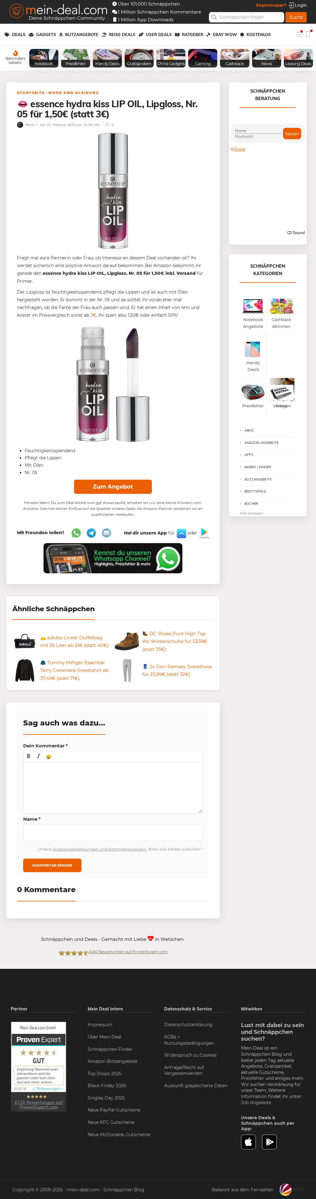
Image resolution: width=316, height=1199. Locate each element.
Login (300, 5)
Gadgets (46, 34)
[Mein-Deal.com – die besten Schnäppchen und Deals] (58, 11)
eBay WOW (225, 34)
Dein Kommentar (45, 746)
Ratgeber (192, 34)
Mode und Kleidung (73, 93)
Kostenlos (259, 34)
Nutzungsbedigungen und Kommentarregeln (100, 849)
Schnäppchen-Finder (110, 1049)
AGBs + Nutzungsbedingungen (189, 1040)
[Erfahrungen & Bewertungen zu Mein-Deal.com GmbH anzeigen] (38, 1066)
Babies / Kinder (257, 467)
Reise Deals (122, 34)
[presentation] (28, 756)
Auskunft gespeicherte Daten (195, 1085)
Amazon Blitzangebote (112, 1061)
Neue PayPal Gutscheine (114, 1110)
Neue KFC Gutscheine (111, 1122)
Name (32, 819)
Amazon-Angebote (261, 443)
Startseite (31, 93)
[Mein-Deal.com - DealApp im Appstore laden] (251, 1142)
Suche (296, 17)
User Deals (159, 34)
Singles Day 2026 (106, 1098)
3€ (93, 315)
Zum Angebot (113, 486)
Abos (249, 430)
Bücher (251, 504)
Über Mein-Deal (104, 1037)
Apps (248, 455)
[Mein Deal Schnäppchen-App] (272, 1142)
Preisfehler (252, 1078)
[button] (28, 756)
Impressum (100, 1024)
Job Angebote (256, 1102)
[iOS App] (181, 533)
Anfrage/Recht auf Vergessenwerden (184, 1070)
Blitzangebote (81, 34)
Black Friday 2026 (107, 1085)
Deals (19, 34)
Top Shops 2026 (105, 1073)
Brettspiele (255, 491)
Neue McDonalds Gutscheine (119, 1134)
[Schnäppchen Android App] (203, 533)
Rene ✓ (31, 124)
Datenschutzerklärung (188, 1024)
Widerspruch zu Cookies (190, 1055)
